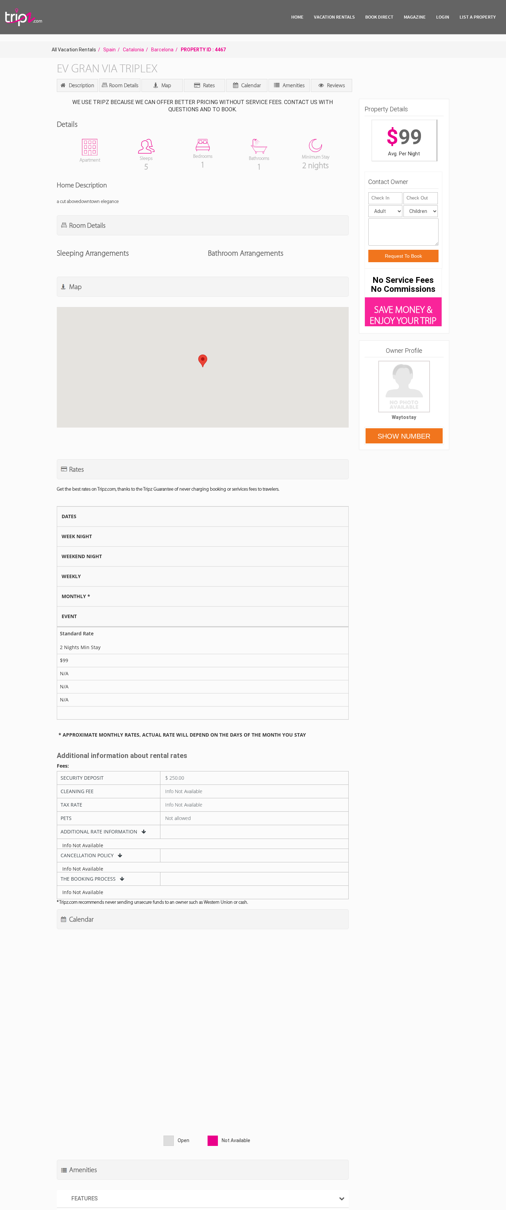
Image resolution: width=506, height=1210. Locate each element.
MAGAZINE (415, 17)
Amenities (293, 85)
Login (442, 17)
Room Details (123, 85)
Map (165, 85)
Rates (208, 85)
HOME (297, 17)
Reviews (335, 85)
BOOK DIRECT (379, 17)
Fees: (63, 766)
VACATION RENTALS (334, 17)
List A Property (478, 17)
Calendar (250, 85)
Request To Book (403, 256)
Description (80, 85)
